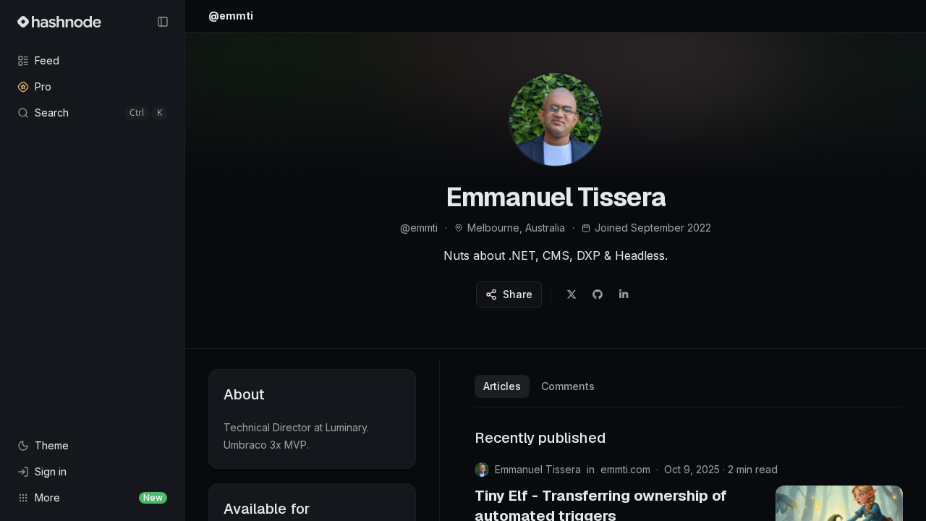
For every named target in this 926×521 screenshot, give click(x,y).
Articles (502, 386)
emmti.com (625, 469)
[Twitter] (571, 294)
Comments (568, 386)
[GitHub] (597, 294)
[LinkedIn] (623, 294)
